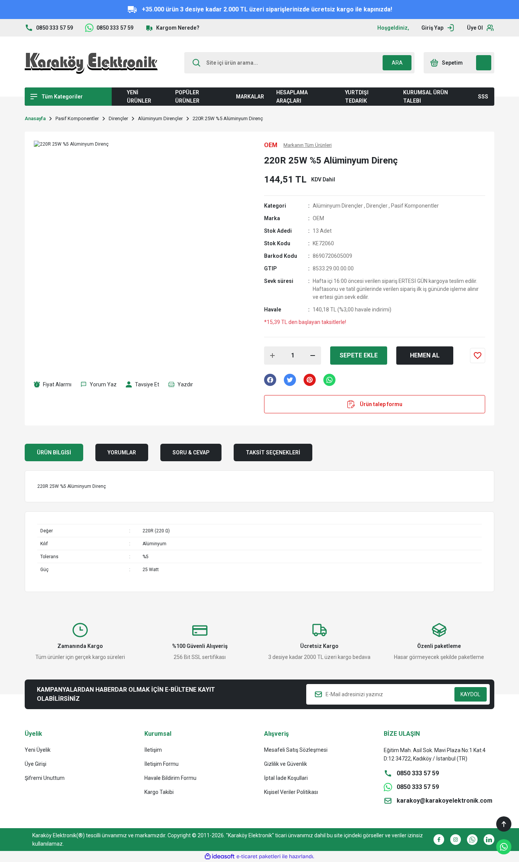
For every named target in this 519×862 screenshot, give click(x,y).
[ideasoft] (219, 856)
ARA (397, 63)
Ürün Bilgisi (54, 452)
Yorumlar (122, 452)
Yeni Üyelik (38, 750)
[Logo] (91, 63)
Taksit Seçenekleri (273, 452)
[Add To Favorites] (477, 355)
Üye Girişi (35, 764)
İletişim (153, 750)
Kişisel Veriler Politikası (291, 792)
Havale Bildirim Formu (170, 778)
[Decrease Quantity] (312, 355)
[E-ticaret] (258, 856)
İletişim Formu (161, 764)
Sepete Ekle (359, 355)
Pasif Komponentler (415, 206)
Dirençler (377, 206)
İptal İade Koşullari (286, 778)
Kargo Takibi (159, 792)
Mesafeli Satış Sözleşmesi (296, 750)
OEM (318, 218)
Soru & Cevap (190, 452)
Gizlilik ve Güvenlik (285, 764)
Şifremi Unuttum (45, 778)
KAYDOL (470, 694)
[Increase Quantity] (272, 355)
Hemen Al (425, 355)
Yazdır (185, 384)
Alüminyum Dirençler (338, 206)
